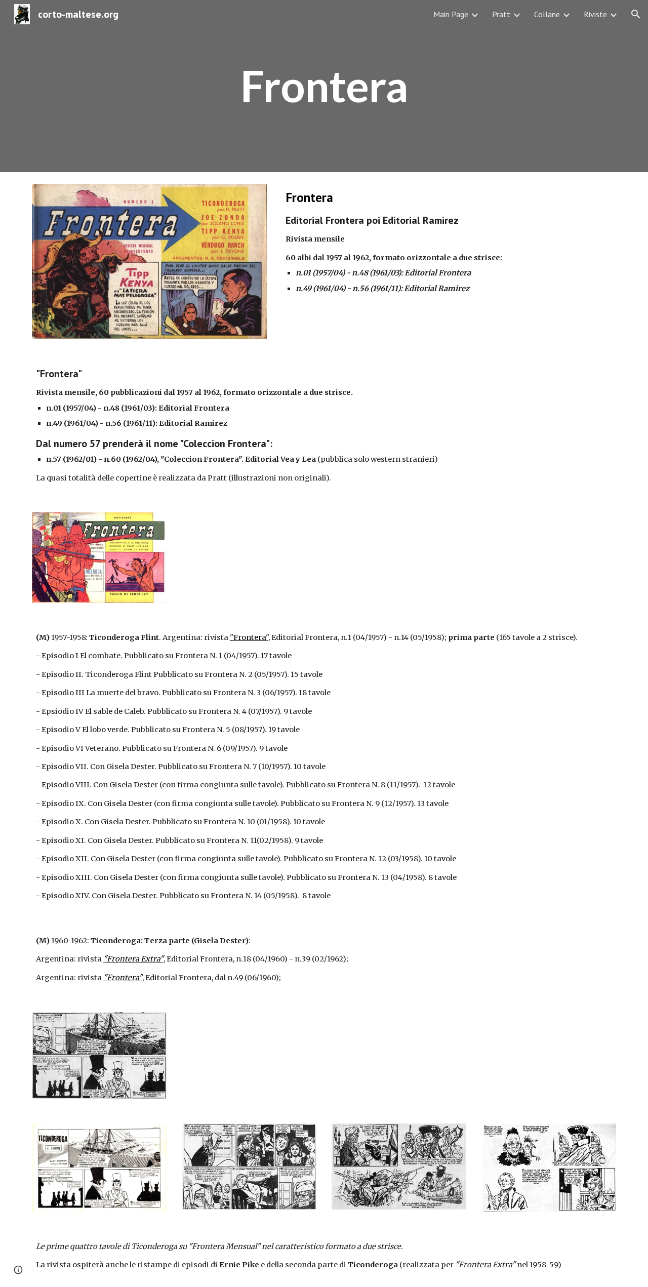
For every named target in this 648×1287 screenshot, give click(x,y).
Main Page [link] (450, 14)
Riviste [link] (595, 14)
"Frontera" (249, 637)
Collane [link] (547, 14)
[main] (324, 86)
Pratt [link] (501, 14)
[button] (636, 14)
